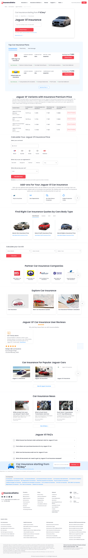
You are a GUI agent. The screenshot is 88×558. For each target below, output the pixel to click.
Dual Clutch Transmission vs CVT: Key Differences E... (65, 413)
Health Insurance (26, 498)
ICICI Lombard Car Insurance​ (48, 482)
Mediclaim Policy (27, 528)
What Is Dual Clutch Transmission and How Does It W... (42, 413)
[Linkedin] (9, 497)
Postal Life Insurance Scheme (52, 524)
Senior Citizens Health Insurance (30, 537)
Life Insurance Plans (50, 533)
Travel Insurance (26, 507)
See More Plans (43, 87)
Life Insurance (26, 500)
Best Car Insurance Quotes (41, 309)
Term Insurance (26, 502)
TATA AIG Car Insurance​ (61, 482)
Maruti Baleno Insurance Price (66, 233)
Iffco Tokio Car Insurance (25, 484)
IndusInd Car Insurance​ (37, 484)
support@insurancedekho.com (12, 499)
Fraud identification (56, 498)
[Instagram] (7, 497)
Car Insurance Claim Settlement (60, 478)
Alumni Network (55, 507)
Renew (46, 2)
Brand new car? (18, 35)
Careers (53, 509)
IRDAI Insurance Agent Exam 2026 (76, 533)
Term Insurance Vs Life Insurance (53, 530)
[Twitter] (11, 497)
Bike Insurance (26, 496)
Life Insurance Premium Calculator (53, 537)
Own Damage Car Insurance (7, 532)
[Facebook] (2, 497)
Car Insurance (12, 309)
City (45, 162)
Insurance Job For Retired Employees (76, 539)
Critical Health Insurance (29, 532)
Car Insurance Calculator (6, 526)
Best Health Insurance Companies (31, 526)
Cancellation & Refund (42, 503)
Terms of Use (40, 502)
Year (13, 171)
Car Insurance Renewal (30, 478)
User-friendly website (12, 335)
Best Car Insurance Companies (7, 535)
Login (84, 2)
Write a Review (44, 357)
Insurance (24, 2)
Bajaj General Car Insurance (12, 484)
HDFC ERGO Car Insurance (74, 482)
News (59, 2)
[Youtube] (4, 497)
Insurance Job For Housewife (75, 535)
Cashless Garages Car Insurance (13, 482)
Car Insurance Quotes (18, 478)
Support (52, 2)
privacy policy (34, 32)
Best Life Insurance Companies (52, 532)
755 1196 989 (7, 501)
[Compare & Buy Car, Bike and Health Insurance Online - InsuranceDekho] (8, 3)
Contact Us (54, 494)
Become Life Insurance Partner (75, 530)
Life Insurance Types (50, 526)
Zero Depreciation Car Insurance (28, 480)
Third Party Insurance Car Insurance (45, 480)
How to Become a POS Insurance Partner (77, 532)
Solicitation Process (56, 505)
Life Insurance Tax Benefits (51, 535)
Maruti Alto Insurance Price (20, 233)
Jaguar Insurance (46, 386)
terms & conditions (26, 32)
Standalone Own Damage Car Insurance (31, 482)
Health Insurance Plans (28, 524)
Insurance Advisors (35, 2)
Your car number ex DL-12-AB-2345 (25, 24)
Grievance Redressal (41, 496)
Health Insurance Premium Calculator (31, 533)
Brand (15, 146)
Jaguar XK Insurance (63, 378)
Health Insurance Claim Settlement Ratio (32, 530)
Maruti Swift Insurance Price (43, 233)
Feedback (54, 496)
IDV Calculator (4, 530)
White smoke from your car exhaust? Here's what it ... (21, 413)
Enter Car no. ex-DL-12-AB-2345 (61, 464)
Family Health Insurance (29, 535)
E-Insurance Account (41, 505)
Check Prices (68, 57)
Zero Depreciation (34, 198)
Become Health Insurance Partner (76, 528)
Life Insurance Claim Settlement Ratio (54, 528)
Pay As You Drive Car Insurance (61, 480)
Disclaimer (54, 500)
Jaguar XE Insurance (41, 378)
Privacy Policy (40, 494)
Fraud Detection (40, 498)
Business (25, 505)
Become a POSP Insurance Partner (76, 524)
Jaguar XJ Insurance (18, 378)
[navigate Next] (77, 198)
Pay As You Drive (17, 198)
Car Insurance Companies (75, 478)
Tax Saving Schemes (27, 509)
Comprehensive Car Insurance (13, 480)
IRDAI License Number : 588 (70, 546)
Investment (25, 503)
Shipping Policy (40, 500)
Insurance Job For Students (75, 537)
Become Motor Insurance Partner (76, 526)
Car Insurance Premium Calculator (69, 309)
